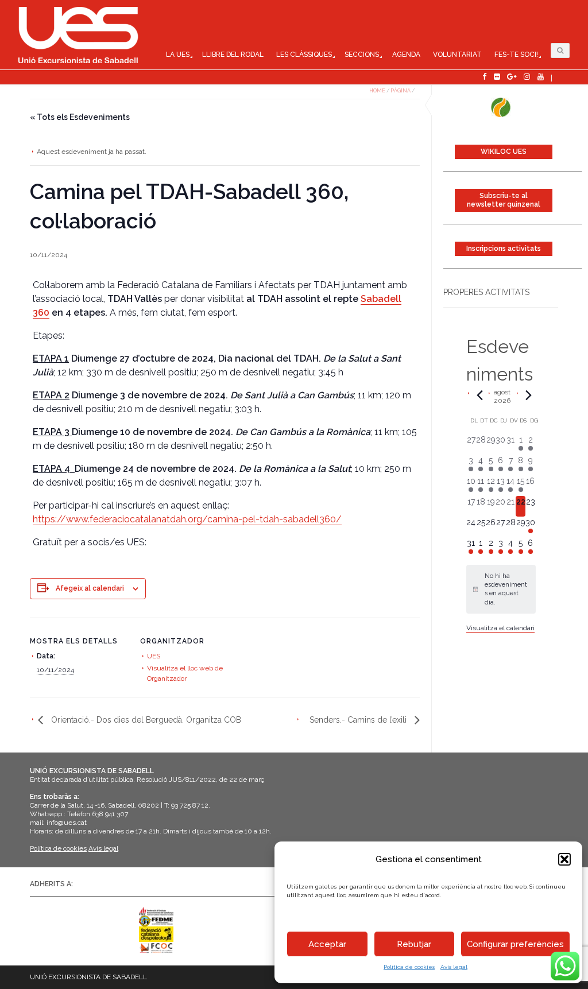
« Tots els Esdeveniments (80, 117)
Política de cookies (409, 967)
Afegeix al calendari (90, 588)
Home (377, 91)
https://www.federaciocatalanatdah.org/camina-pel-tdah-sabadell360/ (187, 519)
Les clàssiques (304, 55)
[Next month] (529, 395)
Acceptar (327, 944)
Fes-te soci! (516, 55)
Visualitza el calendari (500, 628)
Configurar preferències (515, 944)
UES (153, 656)
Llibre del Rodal (233, 55)
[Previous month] (480, 395)
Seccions (362, 55)
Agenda (406, 55)
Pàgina (400, 91)
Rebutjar (414, 944)
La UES (177, 55)
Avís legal (453, 967)
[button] (564, 859)
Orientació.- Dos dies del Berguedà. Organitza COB (145, 719)
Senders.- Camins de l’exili (359, 719)
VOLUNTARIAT (457, 55)
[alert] (501, 589)
